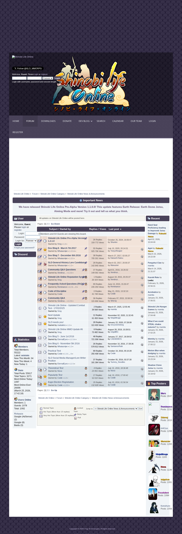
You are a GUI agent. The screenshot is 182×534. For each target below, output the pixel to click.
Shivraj (113, 301)
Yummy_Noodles (118, 362)
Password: (19, 237)
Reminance (62, 287)
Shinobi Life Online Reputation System (67, 277)
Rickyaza (18, 413)
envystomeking (117, 325)
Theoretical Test (55, 368)
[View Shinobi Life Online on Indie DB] (22, 57)
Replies (93, 229)
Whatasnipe (62, 251)
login (36, 74)
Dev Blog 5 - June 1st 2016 (61, 336)
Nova (59, 371)
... (74, 287)
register (44, 74)
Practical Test (54, 351)
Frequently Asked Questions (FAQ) (65, 284)
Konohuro (165, 506)
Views (103, 229)
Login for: (20, 240)
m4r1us (164, 428)
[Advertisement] (50, 27)
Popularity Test (55, 375)
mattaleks (61, 325)
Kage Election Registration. (61, 382)
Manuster (115, 265)
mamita (114, 309)
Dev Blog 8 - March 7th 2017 (62, 248)
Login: (21, 233)
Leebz (151, 280)
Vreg (59, 244)
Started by (65, 229)
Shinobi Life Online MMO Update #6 (65, 329)
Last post (114, 229)
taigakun (165, 479)
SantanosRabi (117, 346)
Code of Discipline (57, 291)
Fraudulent (163, 492)
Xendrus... (61, 273)
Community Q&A (56, 298)
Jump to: (89, 409)
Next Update (54, 315)
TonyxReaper (116, 251)
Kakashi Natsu (117, 258)
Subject (53, 229)
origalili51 (114, 332)
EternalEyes (62, 339)
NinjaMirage (116, 318)
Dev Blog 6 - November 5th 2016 (64, 343)
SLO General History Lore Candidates (67, 262)
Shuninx (114, 242)
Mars (163, 393)
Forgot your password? (24, 248)
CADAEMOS (116, 339)
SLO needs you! (55, 322)
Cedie (59, 294)
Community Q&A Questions (62, 269)
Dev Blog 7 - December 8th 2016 (64, 255)
